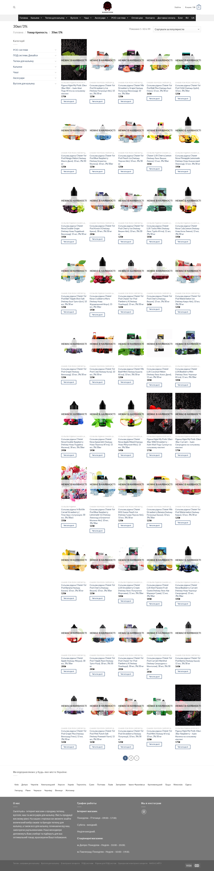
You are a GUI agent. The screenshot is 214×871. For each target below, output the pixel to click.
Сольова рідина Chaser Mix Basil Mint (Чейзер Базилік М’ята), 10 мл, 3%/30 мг (131, 372)
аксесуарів (35, 815)
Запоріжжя (121, 784)
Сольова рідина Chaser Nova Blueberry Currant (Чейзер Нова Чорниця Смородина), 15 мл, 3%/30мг (186, 590)
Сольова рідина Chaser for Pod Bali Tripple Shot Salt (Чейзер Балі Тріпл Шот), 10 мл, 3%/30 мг (74, 300)
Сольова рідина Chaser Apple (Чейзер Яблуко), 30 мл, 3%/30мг (73, 661)
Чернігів (34, 784)
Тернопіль (81, 784)
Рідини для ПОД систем (105, 863)
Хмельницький (48, 784)
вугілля (17, 815)
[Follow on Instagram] (144, 811)
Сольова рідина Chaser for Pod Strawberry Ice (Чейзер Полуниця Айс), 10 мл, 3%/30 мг (102, 89)
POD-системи (118, 17)
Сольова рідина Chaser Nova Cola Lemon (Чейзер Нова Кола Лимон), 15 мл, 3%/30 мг (187, 230)
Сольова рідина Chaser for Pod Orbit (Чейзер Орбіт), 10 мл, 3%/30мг (188, 88)
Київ (16, 784)
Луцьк (168, 784)
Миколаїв (178, 784)
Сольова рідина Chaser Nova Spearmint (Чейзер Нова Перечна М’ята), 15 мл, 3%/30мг (101, 443)
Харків (71, 784)
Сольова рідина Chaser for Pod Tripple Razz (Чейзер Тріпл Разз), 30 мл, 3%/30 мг (102, 662)
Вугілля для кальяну (24, 83)
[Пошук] (14, 7)
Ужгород (19, 790)
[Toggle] (55, 49)
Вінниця (59, 790)
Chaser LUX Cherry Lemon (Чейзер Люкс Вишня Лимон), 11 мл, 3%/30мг (159, 158)
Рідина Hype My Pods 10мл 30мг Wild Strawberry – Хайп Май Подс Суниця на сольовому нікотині (159, 443)
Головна (24, 17)
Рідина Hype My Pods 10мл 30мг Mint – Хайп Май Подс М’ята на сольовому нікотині (74, 89)
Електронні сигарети (70, 863)
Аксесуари (100, 17)
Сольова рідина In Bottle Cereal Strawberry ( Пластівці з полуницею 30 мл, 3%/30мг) (73, 513)
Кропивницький (155, 784)
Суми (91, 784)
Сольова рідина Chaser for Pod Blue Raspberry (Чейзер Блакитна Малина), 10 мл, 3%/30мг (102, 159)
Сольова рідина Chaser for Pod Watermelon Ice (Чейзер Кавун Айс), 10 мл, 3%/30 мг (188, 300)
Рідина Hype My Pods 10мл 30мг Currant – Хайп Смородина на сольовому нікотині (188, 443)
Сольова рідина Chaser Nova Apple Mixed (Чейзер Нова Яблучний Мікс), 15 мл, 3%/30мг (130, 443)
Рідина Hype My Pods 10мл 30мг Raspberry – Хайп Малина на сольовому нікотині (188, 735)
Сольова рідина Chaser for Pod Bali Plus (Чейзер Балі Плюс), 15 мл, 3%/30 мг (159, 88)
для (43, 815)
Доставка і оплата (166, 17)
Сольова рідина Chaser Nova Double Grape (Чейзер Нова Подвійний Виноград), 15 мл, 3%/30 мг (73, 230)
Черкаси (37, 790)
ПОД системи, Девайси (25, 55)
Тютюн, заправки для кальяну (26, 863)
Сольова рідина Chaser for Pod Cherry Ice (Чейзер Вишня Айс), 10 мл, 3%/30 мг (131, 230)
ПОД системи (87, 863)
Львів (110, 784)
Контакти (150, 17)
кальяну (50, 815)
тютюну (60, 811)
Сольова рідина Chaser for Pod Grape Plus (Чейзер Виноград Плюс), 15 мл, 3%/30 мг (74, 735)
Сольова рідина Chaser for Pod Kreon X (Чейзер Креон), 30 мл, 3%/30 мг (102, 228)
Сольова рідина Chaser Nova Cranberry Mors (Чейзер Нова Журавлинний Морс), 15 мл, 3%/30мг (101, 301)
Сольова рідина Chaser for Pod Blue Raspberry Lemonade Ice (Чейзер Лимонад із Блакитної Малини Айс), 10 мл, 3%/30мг (102, 516)
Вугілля (74, 17)
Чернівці (48, 790)
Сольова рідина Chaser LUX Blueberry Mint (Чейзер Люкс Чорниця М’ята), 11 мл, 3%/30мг (186, 373)
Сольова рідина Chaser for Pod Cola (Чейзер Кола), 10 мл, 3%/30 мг (102, 372)
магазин (40, 811)
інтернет (30, 811)
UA (192, 17)
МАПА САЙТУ (155, 863)
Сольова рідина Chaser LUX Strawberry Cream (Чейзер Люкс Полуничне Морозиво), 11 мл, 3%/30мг (131, 589)
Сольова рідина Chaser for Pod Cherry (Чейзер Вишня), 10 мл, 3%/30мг (102, 588)
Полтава (101, 784)
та (28, 815)
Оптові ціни (137, 17)
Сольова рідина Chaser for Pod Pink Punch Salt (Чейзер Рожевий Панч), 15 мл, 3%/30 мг (102, 735)
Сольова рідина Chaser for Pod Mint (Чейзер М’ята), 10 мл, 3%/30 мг (159, 734)
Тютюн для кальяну (54, 17)
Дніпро (24, 784)
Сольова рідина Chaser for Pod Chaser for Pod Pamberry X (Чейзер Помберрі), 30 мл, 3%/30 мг (131, 662)
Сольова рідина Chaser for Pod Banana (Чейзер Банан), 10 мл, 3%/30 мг (74, 588)
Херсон (61, 784)
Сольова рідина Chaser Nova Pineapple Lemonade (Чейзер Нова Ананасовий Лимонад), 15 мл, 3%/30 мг (187, 159)
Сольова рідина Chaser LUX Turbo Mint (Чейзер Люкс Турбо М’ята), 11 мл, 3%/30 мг (159, 230)
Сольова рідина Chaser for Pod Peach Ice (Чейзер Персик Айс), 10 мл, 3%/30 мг (131, 159)
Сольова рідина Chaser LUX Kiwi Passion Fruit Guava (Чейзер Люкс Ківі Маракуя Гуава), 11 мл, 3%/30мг (158, 590)
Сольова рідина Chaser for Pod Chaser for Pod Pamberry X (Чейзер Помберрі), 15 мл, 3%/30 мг (131, 300)
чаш (24, 815)
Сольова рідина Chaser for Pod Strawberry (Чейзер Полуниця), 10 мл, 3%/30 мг (131, 735)
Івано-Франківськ (137, 784)
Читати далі (68, 101)
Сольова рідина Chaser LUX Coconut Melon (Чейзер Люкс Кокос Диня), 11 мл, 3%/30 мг (159, 373)
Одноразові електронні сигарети (132, 863)
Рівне (28, 790)
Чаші (86, 17)
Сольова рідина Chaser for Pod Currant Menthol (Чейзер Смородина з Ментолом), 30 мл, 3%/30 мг (159, 663)
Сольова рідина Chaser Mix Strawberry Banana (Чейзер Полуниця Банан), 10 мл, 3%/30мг (159, 513)
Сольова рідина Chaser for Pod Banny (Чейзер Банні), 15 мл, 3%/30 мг (188, 661)
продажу (51, 811)
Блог (180, 17)
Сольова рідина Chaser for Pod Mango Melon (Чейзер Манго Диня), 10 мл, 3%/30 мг (74, 159)
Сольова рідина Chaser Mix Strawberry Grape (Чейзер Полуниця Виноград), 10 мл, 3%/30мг (131, 89)
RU (187, 17)
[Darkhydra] (107, 7)
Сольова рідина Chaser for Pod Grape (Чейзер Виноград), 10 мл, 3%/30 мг (74, 372)
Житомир (70, 790)
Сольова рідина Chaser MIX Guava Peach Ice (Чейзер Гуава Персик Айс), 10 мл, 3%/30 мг (131, 513)
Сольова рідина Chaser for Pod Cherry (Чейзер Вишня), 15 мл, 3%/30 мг (159, 299)
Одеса (188, 784)
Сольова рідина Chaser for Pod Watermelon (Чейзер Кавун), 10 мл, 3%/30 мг (188, 512)
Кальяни (35, 17)
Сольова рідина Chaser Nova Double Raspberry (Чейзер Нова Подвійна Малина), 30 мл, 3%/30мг (73, 443)
